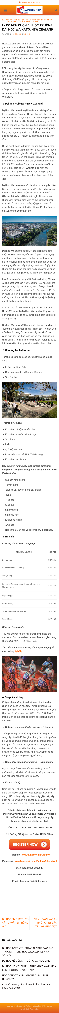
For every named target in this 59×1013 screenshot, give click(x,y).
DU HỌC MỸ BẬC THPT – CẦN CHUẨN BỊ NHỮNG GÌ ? (15, 923)
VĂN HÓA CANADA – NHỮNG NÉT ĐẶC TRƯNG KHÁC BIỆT (45, 923)
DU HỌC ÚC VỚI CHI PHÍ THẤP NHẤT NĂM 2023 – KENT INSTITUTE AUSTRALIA (29, 968)
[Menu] (5, 9)
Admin (27, 34)
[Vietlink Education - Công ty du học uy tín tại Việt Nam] (29, 10)
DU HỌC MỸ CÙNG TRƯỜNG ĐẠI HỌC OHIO (26, 961)
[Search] (56, 10)
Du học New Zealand (29, 22)
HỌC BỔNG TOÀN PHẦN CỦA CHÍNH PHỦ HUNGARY (25, 977)
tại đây (18, 651)
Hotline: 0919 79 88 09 (30, 2)
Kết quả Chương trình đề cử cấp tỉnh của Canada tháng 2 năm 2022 (27, 986)
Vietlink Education (31, 1009)
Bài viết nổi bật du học (13, 20)
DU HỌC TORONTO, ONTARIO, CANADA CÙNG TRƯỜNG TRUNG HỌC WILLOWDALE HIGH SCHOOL (27, 952)
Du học (14, 22)
